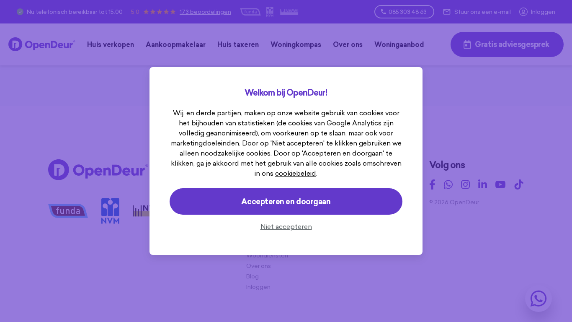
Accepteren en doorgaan (285, 201)
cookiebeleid (295, 173)
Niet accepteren (286, 226)
